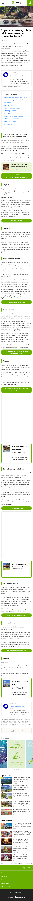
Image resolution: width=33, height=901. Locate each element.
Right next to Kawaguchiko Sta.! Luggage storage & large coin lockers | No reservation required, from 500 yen (22, 796)
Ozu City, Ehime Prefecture (17, 76)
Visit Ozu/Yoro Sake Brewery (16, 615)
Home (3, 873)
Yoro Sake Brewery (11, 119)
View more (26, 738)
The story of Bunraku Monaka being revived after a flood (16, 352)
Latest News (5, 883)
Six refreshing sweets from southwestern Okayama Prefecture (21, 848)
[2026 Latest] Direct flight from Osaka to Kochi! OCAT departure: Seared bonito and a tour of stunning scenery (22, 825)
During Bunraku (11, 111)
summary (8, 124)
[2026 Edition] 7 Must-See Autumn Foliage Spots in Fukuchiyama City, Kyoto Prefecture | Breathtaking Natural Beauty (20, 858)
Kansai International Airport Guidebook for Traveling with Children (21, 811)
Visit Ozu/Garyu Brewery (16, 508)
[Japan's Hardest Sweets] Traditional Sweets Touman (16, 390)
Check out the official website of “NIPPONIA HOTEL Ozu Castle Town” (16, 176)
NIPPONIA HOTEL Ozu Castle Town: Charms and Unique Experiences (18, 165)
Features (4, 880)
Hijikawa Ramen (11, 121)
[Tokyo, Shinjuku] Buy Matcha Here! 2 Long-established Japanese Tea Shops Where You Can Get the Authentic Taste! (22, 804)
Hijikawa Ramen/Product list (16, 650)
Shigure (8, 102)
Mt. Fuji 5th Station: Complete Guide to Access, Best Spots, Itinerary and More (22, 779)
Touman (8, 113)
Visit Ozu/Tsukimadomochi (16, 302)
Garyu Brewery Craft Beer (14, 116)
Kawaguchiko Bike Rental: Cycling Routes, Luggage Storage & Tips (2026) (20, 787)
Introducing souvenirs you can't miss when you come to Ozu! (16, 99)
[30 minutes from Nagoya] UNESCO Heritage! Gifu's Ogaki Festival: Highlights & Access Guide (22, 833)
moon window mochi (12, 108)
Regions (4, 876)
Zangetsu (8, 105)
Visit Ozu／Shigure (16, 220)
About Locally (5, 887)
